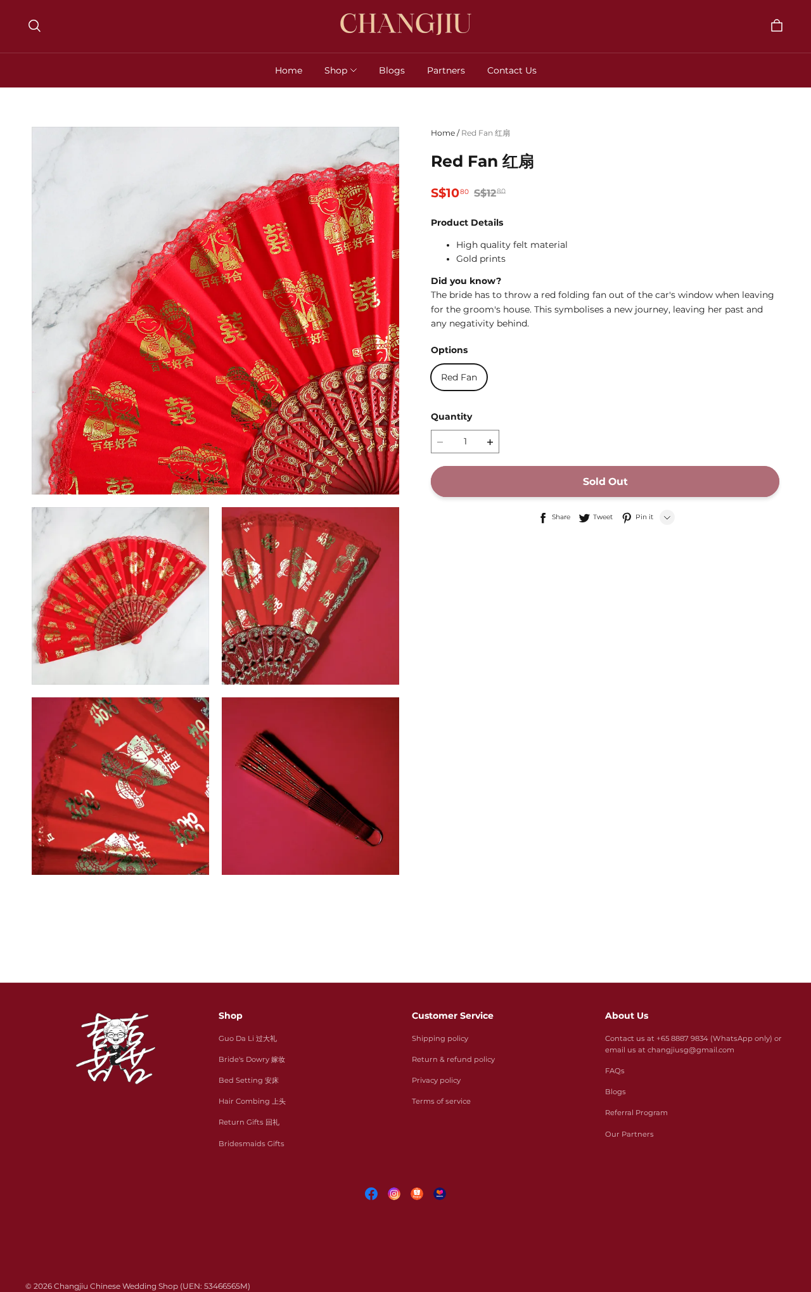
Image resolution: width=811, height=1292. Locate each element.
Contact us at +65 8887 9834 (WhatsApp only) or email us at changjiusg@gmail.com (693, 1044)
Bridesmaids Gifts (251, 1143)
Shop (335, 70)
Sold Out (605, 482)
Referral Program (636, 1112)
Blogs (392, 70)
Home (288, 70)
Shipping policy (440, 1038)
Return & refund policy (453, 1059)
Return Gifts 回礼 (249, 1122)
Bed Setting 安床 (249, 1080)
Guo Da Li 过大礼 (248, 1038)
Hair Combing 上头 (252, 1101)
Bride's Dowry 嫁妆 (252, 1059)
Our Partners (629, 1134)
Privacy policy (436, 1080)
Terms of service (441, 1101)
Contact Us (512, 70)
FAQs (615, 1070)
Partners (446, 70)
